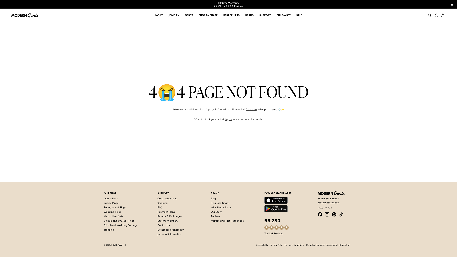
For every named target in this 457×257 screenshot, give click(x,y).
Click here (251, 109)
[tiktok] (341, 214)
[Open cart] (443, 15)
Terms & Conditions (294, 245)
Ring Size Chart (220, 203)
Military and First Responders (227, 220)
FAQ (159, 207)
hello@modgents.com (328, 202)
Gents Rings (111, 198)
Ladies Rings (111, 203)
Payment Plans (166, 211)
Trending (109, 229)
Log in (228, 119)
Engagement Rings (115, 207)
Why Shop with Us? (222, 207)
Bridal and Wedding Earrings (120, 225)
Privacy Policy (276, 245)
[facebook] (320, 214)
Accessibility (262, 245)
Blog (213, 198)
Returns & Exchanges (169, 216)
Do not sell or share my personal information (328, 245)
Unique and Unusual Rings (119, 220)
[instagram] (327, 214)
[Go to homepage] (24, 15)
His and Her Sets (113, 216)
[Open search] (429, 15)
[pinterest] (334, 214)
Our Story (216, 211)
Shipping (162, 203)
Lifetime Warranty (167, 220)
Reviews (215, 216)
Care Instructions (167, 198)
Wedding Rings (112, 211)
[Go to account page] (436, 15)
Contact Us (163, 225)
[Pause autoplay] (452, 4)
